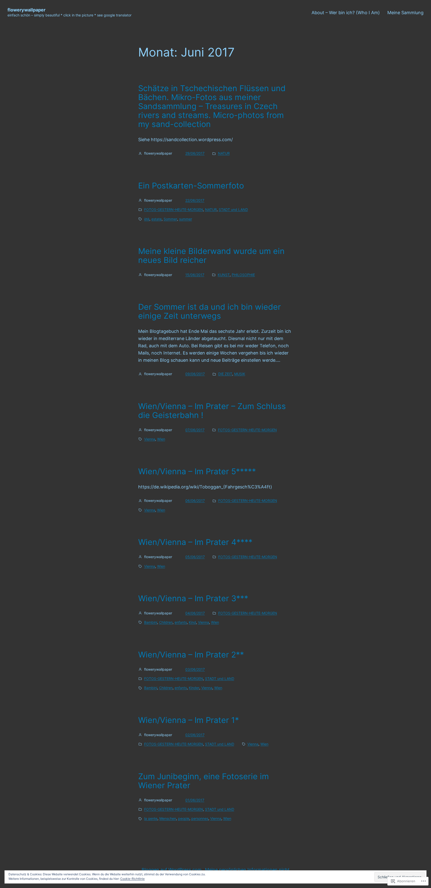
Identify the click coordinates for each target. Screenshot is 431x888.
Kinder (194, 688)
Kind (192, 622)
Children (166, 622)
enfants (181, 622)
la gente (150, 818)
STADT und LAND (233, 209)
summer (185, 219)
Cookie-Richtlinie (132, 879)
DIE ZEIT (225, 374)
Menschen (167, 818)
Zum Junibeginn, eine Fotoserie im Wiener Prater (203, 781)
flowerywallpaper (26, 9)
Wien (161, 439)
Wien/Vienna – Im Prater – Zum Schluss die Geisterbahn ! (212, 411)
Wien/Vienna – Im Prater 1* (188, 720)
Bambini (150, 622)
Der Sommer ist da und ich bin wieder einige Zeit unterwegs (209, 311)
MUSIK (239, 374)
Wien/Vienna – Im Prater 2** (191, 654)
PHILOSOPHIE (243, 275)
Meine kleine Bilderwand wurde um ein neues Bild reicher (211, 256)
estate (156, 219)
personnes (199, 818)
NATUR (224, 153)
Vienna (149, 439)
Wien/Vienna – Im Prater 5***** (197, 471)
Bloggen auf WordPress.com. (172, 869)
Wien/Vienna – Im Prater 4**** (195, 542)
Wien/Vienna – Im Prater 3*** (193, 598)
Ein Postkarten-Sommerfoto (191, 185)
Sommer (170, 219)
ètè (146, 219)
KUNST (224, 275)
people (183, 818)
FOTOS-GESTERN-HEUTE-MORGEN (173, 209)
